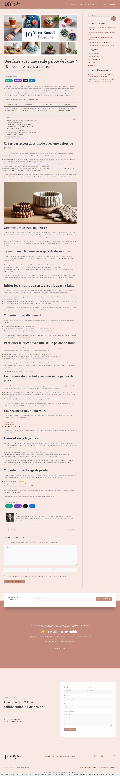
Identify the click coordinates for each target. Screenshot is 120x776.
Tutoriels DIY (91, 65)
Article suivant (72, 529)
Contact (72, 756)
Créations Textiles (93, 56)
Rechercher (91, 15)
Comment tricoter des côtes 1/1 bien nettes (101, 45)
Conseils (59, 756)
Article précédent (10, 529)
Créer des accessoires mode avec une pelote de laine (21, 120)
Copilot (32, 80)
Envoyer (70, 729)
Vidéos (53, 756)
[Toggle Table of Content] (73, 118)
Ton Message (68, 711)
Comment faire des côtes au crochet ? (99, 42)
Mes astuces (91, 62)
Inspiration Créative (26, 71)
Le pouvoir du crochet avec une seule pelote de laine (21, 132)
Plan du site (112, 768)
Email (66, 695)
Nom (90, 687)
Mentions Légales (85, 768)
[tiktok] (108, 756)
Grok (25, 80)
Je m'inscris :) (104, 599)
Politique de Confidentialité (100, 768)
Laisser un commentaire (11, 71)
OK (113, 774)
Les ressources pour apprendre (15, 134)
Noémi (90, 74)
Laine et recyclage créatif (13, 136)
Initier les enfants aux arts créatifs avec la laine (19, 126)
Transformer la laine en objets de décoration (19, 124)
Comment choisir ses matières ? (15, 122)
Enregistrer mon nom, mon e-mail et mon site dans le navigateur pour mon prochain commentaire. (36, 576)
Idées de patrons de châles (12, 426)
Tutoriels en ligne (9, 422)
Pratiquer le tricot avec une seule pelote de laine (20, 130)
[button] (60, 648)
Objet (66, 703)
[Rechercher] (113, 18)
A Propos (66, 756)
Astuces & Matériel (93, 53)
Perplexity (18, 80)
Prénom (66, 687)
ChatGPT (9, 80)
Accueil (47, 756)
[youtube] (102, 756)
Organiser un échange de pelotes (16, 138)
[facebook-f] (114, 756)
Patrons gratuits (9, 424)
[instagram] (95, 756)
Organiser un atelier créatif (14, 128)
